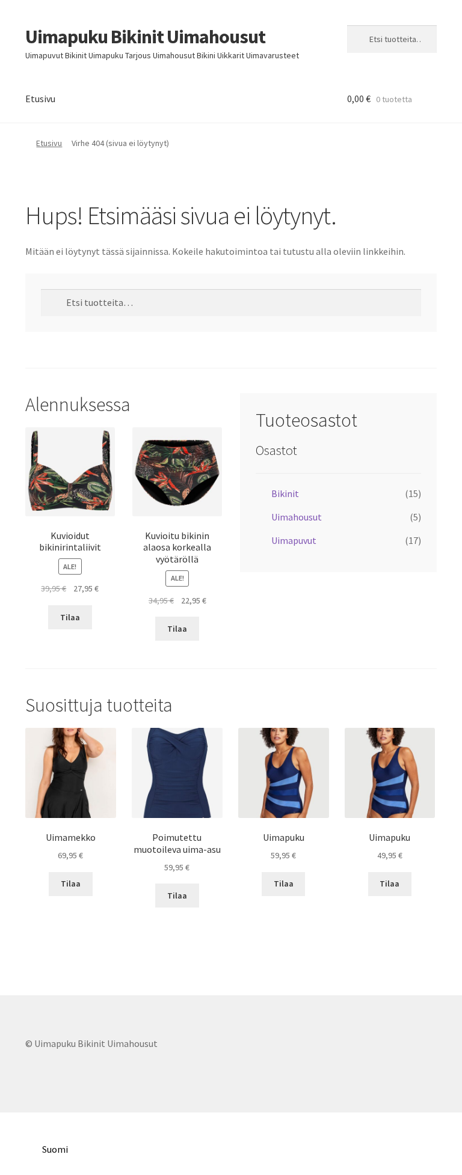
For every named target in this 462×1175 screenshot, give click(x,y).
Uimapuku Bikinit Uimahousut (145, 37)
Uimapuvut (293, 540)
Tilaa (70, 617)
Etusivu (40, 99)
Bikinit (285, 493)
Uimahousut (296, 517)
